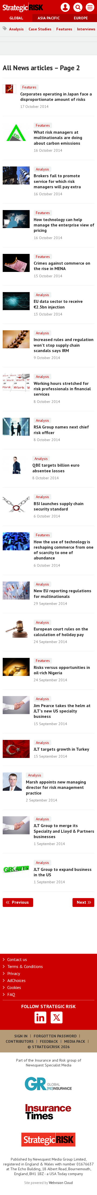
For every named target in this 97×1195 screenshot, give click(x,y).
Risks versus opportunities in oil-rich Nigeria (62, 670)
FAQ (11, 994)
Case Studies (40, 29)
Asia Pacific (49, 18)
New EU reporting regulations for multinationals (62, 593)
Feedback (49, 1041)
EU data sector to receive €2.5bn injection (58, 304)
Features (64, 29)
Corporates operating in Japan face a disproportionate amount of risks (56, 96)
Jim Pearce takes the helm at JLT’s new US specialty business (62, 711)
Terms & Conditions (25, 966)
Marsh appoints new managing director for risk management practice (56, 787)
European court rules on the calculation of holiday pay (61, 631)
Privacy (13, 973)
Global (16, 18)
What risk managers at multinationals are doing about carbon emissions (58, 137)
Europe (81, 18)
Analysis (16, 29)
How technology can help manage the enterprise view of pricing (64, 225)
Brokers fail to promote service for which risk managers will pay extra (57, 181)
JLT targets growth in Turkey (61, 749)
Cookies (14, 987)
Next (85, 902)
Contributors (20, 1041)
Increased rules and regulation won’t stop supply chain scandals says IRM (63, 345)
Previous (22, 902)
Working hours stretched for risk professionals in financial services (62, 389)
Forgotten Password (55, 1036)
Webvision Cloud (61, 1182)
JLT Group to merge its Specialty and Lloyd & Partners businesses (64, 831)
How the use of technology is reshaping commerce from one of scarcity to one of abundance (63, 550)
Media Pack (74, 1041)
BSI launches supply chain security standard (59, 506)
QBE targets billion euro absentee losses (55, 467)
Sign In (20, 1036)
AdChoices (16, 980)
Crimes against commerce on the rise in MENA (62, 265)
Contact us (17, 959)
